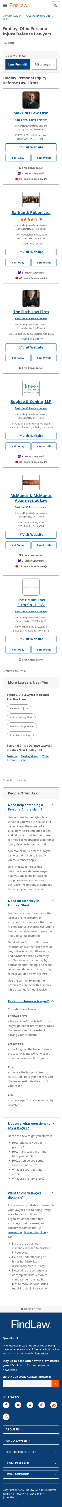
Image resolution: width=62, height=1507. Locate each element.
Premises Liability (20, 735)
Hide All (21, 780)
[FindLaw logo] (20, 5)
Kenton (11, 760)
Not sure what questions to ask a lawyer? (29, 1125)
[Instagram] (41, 1405)
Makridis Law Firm (31, 112)
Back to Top (33, 1309)
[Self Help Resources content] (55, 1452)
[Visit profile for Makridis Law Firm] (31, 100)
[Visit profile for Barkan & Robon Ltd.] (31, 199)
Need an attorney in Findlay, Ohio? (23, 903)
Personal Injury (19, 708)
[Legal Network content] (55, 1474)
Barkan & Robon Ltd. (31, 212)
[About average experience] (45, 179)
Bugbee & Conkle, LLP (31, 401)
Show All (7, 780)
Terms (7, 1493)
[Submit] (55, 1383)
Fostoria (12, 756)
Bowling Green (29, 756)
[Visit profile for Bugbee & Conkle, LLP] (31, 388)
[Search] (55, 5)
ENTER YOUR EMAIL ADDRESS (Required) (27, 1376)
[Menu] (4, 5)
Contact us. (41, 1353)
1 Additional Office (32, 243)
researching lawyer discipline (27, 1232)
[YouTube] (18, 1405)
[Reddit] (53, 1405)
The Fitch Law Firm (31, 311)
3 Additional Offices (32, 339)
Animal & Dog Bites (21, 717)
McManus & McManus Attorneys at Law (31, 498)
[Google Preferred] (6, 1417)
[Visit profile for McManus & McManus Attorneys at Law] (31, 482)
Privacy (20, 1493)
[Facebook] (6, 1405)
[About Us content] (55, 1429)
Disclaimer (36, 1493)
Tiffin (45, 756)
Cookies (10, 1497)
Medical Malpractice (22, 726)
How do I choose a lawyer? (28, 1001)
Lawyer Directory (12, 16)
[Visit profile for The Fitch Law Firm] (31, 298)
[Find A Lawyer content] (55, 1440)
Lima (22, 760)
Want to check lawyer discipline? (24, 1195)
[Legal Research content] (55, 1463)
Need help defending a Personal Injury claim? (25, 807)
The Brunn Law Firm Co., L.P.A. (31, 602)
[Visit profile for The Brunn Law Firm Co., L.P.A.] (31, 586)
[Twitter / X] (30, 1405)
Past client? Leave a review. (31, 119)
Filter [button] (10, 42)
